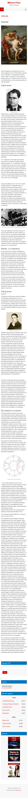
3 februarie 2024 (18, 790)
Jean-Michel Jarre (7, 707)
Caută (4, 672)
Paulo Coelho (6, 710)
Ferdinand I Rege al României (10, 704)
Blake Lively (5, 720)
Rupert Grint (5, 713)
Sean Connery (6, 726)
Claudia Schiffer (6, 723)
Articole (4, 15)
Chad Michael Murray (8, 701)
